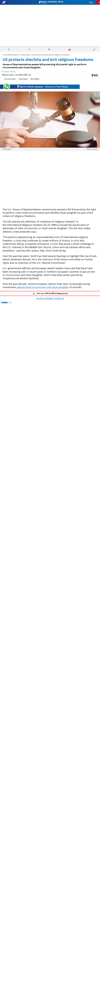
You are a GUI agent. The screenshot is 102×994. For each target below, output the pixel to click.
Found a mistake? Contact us (50, 298)
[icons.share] (98, 2)
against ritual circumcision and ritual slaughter (43, 287)
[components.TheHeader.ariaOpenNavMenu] (16, 2)
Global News (25, 55)
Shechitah (23, 79)
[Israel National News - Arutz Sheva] (51, 2)
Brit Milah (35, 79)
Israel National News (11, 55)
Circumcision (10, 79)
